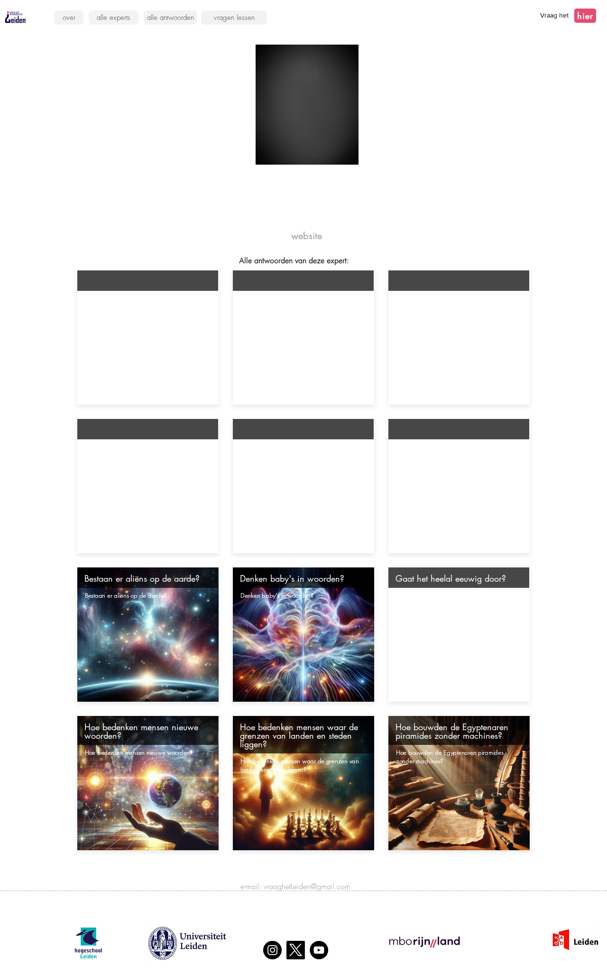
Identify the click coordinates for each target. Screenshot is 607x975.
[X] (295, 950)
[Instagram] (272, 950)
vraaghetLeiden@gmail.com (307, 886)
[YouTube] (319, 950)
